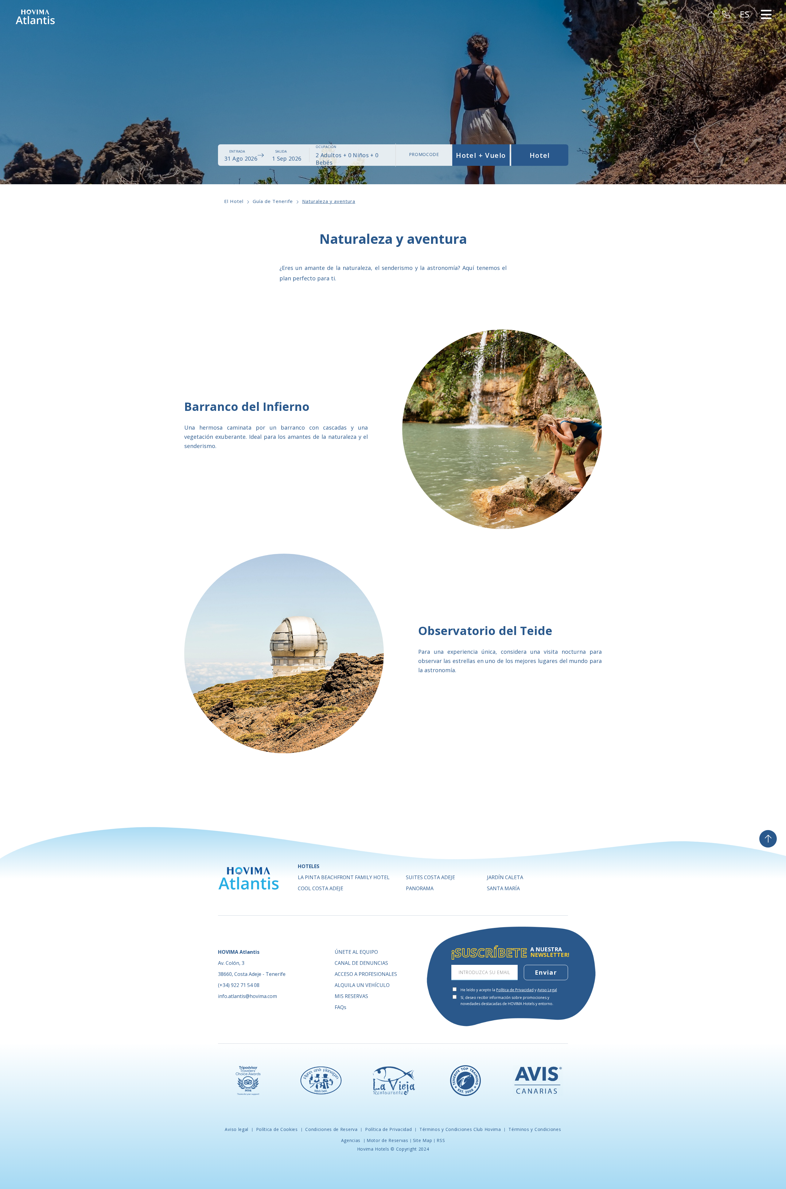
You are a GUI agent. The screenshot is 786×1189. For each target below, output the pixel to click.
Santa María (503, 888)
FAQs (340, 1007)
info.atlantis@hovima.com (247, 996)
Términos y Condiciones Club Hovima (460, 1129)
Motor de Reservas (387, 1140)
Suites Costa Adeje (430, 877)
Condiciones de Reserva (331, 1129)
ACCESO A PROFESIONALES (366, 974)
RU (746, 62)
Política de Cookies (277, 1129)
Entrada (237, 151)
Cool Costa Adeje (320, 888)
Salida (281, 151)
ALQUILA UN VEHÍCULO (362, 985)
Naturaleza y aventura (328, 201)
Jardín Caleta (505, 877)
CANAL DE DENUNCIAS (361, 963)
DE (746, 40)
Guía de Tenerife (273, 201)
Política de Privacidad (515, 989)
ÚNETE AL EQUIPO (356, 952)
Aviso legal (237, 1129)
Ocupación (326, 146)
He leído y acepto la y (509, 989)
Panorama (420, 888)
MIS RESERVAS (351, 996)
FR (745, 47)
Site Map (422, 1140)
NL (746, 55)
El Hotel (233, 201)
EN (746, 32)
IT (745, 69)
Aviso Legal (547, 989)
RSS (441, 1140)
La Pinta (344, 877)
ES (745, 25)
